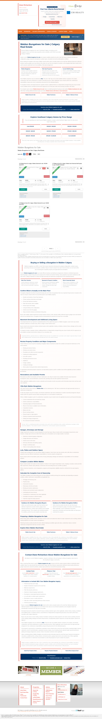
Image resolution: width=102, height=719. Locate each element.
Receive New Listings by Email (72, 650)
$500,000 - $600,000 (30, 131)
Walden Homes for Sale (30, 94)
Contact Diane (63, 31)
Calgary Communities (38, 31)
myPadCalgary (36, 697)
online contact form (75, 109)
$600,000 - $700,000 (51, 131)
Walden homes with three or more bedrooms (56, 90)
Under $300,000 (30, 126)
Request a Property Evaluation (51, 650)
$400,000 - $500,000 (72, 126)
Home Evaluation (50, 693)
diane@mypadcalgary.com (59, 109)
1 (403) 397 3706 (23, 195)
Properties (27, 31)
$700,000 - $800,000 (72, 131)
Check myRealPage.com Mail (24, 711)
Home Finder (49, 695)
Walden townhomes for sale (75, 89)
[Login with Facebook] (24, 154)
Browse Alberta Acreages (51, 22)
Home (20, 31)
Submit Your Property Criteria (30, 650)
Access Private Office (36, 711)
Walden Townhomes (51, 94)
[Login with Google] (27, 154)
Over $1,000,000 (72, 135)
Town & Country (52, 31)
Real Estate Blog (24, 692)
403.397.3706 (24, 13)
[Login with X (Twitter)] (30, 154)
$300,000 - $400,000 (51, 126)
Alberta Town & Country (62, 699)
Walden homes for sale (38, 89)
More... (71, 31)
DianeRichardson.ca (38, 699)
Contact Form (67, 657)
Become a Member (51, 673)
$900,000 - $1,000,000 (51, 135)
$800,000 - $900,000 (30, 135)
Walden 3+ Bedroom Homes (72, 94)
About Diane (23, 690)
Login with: (20, 154)
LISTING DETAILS (23, 189)
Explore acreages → (76, 36)
